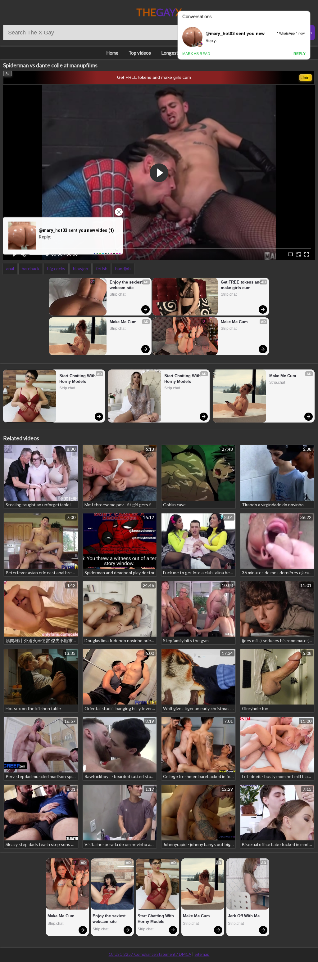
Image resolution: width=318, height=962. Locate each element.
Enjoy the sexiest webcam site (127, 285)
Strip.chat (117, 294)
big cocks (56, 268)
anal (10, 268)
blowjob (80, 268)
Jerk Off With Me (244, 916)
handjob (123, 268)
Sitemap (202, 954)
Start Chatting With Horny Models (78, 379)
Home (112, 53)
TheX (159, 12)
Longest (169, 53)
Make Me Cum (123, 322)
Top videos (140, 53)
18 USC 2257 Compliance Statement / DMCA (150, 954)
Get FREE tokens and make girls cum (154, 77)
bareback (30, 268)
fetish (101, 268)
